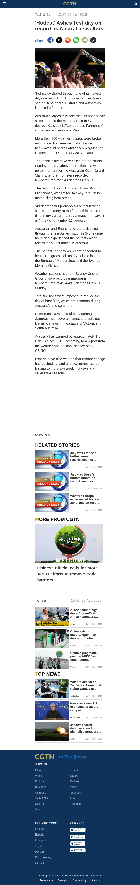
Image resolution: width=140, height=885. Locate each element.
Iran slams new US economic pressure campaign (84, 707)
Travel (74, 770)
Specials (75, 792)
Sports (39, 809)
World (38, 775)
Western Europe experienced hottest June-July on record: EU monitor (85, 499)
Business (40, 787)
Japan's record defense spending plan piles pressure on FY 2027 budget (84, 728)
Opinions (40, 792)
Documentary (43, 857)
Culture (39, 803)
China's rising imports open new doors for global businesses (83, 635)
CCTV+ (39, 862)
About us (96, 880)
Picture (74, 781)
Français (40, 840)
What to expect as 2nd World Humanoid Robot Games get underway (85, 685)
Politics (39, 781)
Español (40, 834)
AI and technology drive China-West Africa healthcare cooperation (83, 613)
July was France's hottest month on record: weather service (83, 456)
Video (73, 787)
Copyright (63, 880)
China (38, 770)
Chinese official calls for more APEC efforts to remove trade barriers (67, 574)
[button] (39, 622)
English (39, 829)
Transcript (76, 803)
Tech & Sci (41, 798)
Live (72, 798)
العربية (39, 846)
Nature (74, 775)
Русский (40, 851)
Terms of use (46, 880)
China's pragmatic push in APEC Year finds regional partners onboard (84, 656)
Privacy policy (79, 880)
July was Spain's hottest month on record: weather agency (82, 478)
